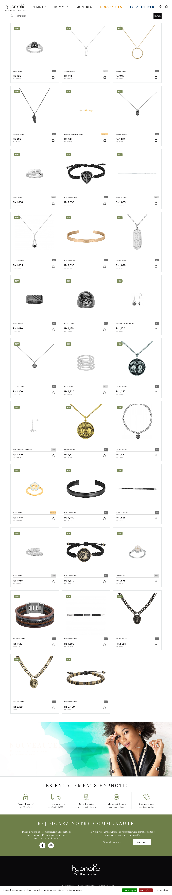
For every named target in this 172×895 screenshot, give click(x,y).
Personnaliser (161, 890)
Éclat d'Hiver (142, 7)
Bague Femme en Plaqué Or (35, 494)
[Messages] (160, 6)
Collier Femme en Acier (137, 53)
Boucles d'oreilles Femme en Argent (35, 431)
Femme (38, 7)
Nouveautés (111, 7)
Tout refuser (145, 890)
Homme (60, 7)
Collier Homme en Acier (35, 116)
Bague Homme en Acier (35, 305)
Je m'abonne (142, 842)
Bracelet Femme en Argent (137, 179)
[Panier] (166, 6)
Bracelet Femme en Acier (86, 242)
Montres (84, 7)
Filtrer (157, 16)
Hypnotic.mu (69, 885)
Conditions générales (86, 885)
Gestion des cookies (106, 885)
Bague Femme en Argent (35, 179)
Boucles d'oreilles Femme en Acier (137, 305)
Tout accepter (129, 890)
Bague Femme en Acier (35, 53)
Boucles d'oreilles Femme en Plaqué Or (86, 116)
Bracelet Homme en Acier (86, 179)
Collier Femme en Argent (86, 53)
